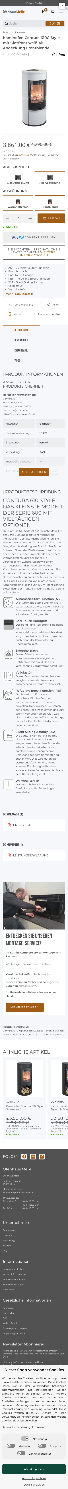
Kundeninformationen (14, 1279)
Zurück (6, 32)
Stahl (42, 452)
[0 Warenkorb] (52, 12)
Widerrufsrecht (10, 1323)
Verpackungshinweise (14, 1333)
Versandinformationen (14, 1274)
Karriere (7, 1245)
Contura (12, 1101)
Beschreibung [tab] (21, 330)
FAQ (5, 1250)
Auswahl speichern (34, 1478)
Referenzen (9, 1230)
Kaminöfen (20, 32)
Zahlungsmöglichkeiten (14, 1269)
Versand (25, 155)
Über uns (7, 1235)
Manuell (43, 442)
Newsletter (8, 1289)
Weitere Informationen (37, 254)
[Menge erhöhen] (30, 218)
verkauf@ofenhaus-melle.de (19, 1192)
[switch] (25, 1438)
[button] (24, 1078)
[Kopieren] (30, 54)
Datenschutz (9, 1313)
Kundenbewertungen (13, 1284)
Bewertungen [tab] (21, 340)
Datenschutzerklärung (16, 1427)
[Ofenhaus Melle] (14, 11)
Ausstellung (9, 1240)
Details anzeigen (34, 1484)
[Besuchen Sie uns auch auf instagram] (33, 1156)
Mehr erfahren (24, 1007)
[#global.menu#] (61, 12)
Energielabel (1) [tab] (23, 350)
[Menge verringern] (7, 218)
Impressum (8, 1307)
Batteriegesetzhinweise (15, 1328)
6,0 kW (43, 433)
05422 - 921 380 (13, 1189)
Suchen (55, 23)
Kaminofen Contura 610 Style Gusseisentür (24, 1108)
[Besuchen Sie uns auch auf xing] (42, 1156)
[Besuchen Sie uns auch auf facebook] (24, 1156)
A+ (40, 461)
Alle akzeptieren (34, 1469)
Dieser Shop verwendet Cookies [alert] (34, 1370)
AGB (5, 1318)
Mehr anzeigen (34, 472)
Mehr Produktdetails (19, 293)
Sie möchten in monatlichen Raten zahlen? (34, 252)
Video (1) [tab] (19, 361)
